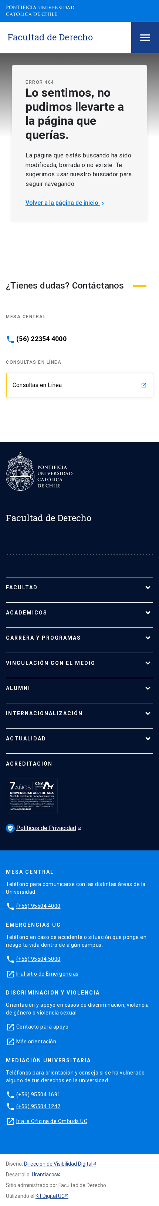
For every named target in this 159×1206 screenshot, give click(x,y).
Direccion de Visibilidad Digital (58, 1164)
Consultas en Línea (80, 385)
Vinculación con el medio (50, 663)
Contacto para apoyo (42, 1027)
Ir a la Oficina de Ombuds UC (51, 1121)
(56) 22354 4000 (41, 339)
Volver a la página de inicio (66, 202)
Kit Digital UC (50, 1196)
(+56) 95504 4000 (38, 906)
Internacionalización (44, 713)
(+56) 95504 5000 (38, 959)
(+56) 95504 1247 (38, 1106)
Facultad (22, 587)
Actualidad (26, 739)
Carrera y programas (43, 638)
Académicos (26, 613)
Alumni (18, 688)
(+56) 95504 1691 (38, 1094)
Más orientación (36, 1042)
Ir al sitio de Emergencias (47, 974)
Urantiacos (44, 1174)
